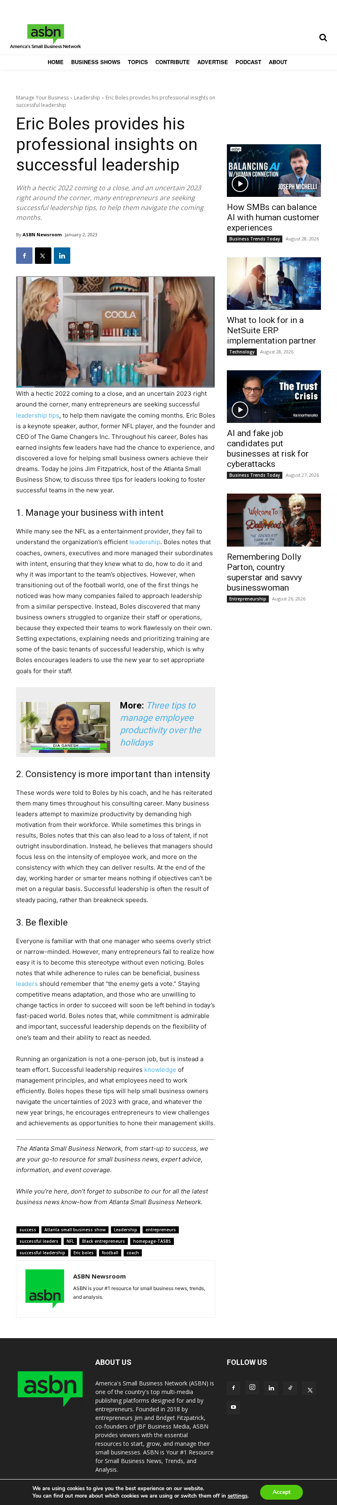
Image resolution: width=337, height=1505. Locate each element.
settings (237, 1496)
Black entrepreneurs (103, 1241)
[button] (323, 37)
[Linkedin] (62, 255)
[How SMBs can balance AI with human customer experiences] (274, 170)
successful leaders (38, 1241)
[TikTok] (290, 1388)
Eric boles (84, 1253)
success (27, 1230)
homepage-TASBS (152, 1241)
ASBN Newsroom (42, 234)
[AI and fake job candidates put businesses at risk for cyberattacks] (274, 396)
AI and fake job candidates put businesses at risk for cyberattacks (268, 448)
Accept (281, 1492)
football (110, 1253)
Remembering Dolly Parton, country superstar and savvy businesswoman (264, 572)
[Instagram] (252, 1387)
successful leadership (42, 1253)
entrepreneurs (160, 1230)
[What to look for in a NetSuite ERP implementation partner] (274, 283)
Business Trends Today (254, 239)
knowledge (160, 1069)
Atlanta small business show (75, 1230)
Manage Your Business (42, 97)
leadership (144, 542)
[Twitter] (43, 255)
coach (133, 1253)
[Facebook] (24, 255)
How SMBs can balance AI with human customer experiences (273, 217)
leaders (27, 984)
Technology (241, 352)
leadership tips (37, 415)
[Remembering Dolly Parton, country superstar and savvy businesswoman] (274, 520)
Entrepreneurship (247, 599)
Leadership (87, 97)
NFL (70, 1241)
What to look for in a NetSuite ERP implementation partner (271, 330)
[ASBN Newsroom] (45, 1289)
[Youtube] (233, 1407)
